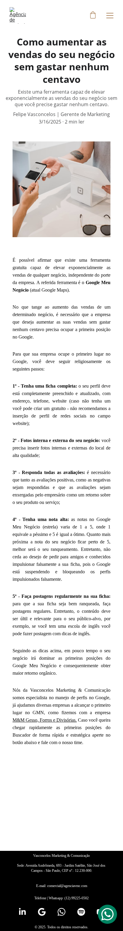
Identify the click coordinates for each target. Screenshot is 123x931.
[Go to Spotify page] (81, 912)
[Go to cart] (93, 15)
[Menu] (109, 15)
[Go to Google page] (42, 912)
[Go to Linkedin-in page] (22, 912)
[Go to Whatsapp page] (61, 912)
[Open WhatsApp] (107, 914)
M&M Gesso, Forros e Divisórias (44, 720)
